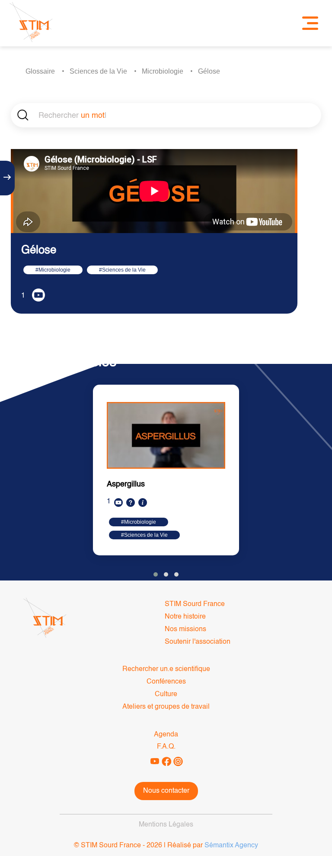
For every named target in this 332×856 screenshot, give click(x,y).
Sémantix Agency (231, 845)
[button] (155, 574)
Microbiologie (162, 71)
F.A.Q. (166, 746)
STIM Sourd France (195, 604)
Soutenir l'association (197, 642)
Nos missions (185, 629)
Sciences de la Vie (98, 71)
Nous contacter (166, 791)
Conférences (166, 681)
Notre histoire (185, 616)
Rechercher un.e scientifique (166, 669)
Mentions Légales (166, 824)
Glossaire (40, 71)
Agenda (166, 734)
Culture (166, 694)
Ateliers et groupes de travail (166, 707)
